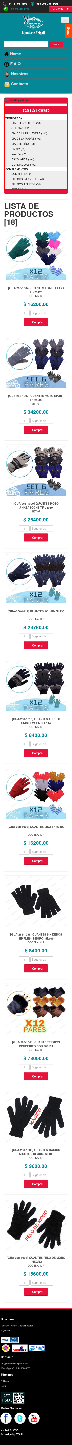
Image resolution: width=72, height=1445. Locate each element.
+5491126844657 (19, 8)
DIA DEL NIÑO (23, 144)
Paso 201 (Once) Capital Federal (16, 1325)
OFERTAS (20, 128)
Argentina (5, 1330)
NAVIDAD (18, 154)
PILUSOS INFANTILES (27, 179)
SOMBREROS (21, 174)
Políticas (4, 1381)
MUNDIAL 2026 (23, 164)
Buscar (56, 44)
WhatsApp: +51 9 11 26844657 (15, 1368)
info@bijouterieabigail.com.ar (14, 1363)
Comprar (37, 322)
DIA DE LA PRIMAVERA (29, 133)
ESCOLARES (22, 159)
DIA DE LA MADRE (26, 138)
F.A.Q (3, 1385)
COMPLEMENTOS (16, 169)
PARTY (18, 149)
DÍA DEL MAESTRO (26, 123)
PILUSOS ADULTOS (26, 184)
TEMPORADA (13, 118)
